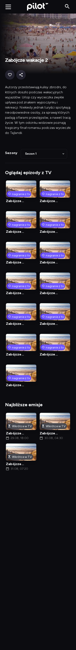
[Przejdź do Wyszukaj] (67, 6)
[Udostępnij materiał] (21, 75)
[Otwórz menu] (8, 6)
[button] (44, 154)
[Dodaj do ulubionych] (10, 75)
